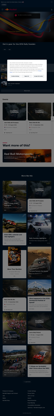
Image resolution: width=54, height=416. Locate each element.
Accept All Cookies (38, 76)
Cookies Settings (15, 76)
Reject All (27, 76)
